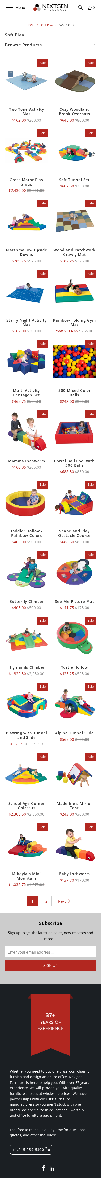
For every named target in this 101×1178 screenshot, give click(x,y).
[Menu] (7, 7)
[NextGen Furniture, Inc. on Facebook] (43, 1168)
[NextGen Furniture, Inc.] (50, 7)
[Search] (80, 7)
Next (62, 901)
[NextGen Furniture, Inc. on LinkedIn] (52, 1168)
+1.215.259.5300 (28, 1149)
